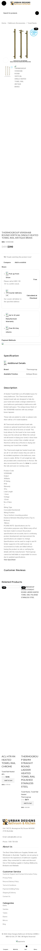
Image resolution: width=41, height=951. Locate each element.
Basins (5, 917)
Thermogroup (26, 797)
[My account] (38, 3)
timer (27, 463)
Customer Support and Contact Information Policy (20, 874)
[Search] (37, 13)
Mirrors (5, 920)
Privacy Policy (7, 878)
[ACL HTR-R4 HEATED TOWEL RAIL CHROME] (11, 667)
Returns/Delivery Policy (11, 881)
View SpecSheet (10, 560)
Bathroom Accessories (16, 23)
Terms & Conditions (9, 885)
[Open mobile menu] (4, 3)
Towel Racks (32, 23)
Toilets (5, 913)
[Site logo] (20, 3)
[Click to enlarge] (5, 60)
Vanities (5, 909)
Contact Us (6, 896)
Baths (5, 905)
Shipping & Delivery (9, 893)
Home (4, 23)
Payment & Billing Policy (11, 889)
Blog (4, 924)
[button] (8, 780)
